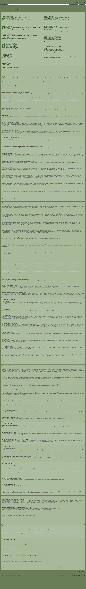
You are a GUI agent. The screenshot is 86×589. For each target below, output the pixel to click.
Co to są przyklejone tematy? (7, 62)
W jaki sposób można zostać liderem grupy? (51, 18)
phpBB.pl (52, 169)
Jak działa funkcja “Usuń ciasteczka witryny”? (9, 23)
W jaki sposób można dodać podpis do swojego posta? (11, 40)
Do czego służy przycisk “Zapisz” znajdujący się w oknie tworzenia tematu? (15, 49)
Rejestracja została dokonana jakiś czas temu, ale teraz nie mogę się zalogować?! (16, 19)
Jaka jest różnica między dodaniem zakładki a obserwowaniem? (55, 42)
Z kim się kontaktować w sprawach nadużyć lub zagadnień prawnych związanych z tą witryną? (60, 56)
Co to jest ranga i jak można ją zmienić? (9, 34)
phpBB (9, 575)
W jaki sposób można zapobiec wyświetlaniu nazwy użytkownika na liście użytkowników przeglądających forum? (21, 27)
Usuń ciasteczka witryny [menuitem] (70, 575)
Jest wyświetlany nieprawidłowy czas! (8, 28)
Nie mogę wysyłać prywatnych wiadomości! (51, 25)
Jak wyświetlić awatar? (6, 33)
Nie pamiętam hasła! (5, 20)
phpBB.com (63, 169)
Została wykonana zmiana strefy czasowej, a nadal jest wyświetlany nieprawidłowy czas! (17, 29)
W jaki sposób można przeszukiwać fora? (51, 35)
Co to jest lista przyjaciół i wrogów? (50, 30)
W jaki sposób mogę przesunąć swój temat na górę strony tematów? (13, 52)
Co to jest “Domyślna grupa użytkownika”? (51, 20)
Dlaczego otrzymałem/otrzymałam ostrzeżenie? (10, 47)
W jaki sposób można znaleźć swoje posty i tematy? (52, 39)
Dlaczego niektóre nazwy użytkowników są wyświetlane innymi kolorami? (56, 19)
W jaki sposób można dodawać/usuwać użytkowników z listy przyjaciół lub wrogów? (58, 31)
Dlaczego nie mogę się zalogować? (8, 18)
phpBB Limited (32, 543)
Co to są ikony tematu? (6, 64)
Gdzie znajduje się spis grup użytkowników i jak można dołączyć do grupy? (56, 17)
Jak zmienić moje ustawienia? (7, 26)
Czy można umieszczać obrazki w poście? (9, 58)
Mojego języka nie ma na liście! (7, 30)
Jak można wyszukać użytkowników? (50, 38)
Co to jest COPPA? (5, 15)
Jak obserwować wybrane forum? (49, 45)
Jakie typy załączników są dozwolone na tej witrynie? (53, 49)
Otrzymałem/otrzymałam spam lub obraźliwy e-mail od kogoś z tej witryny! (56, 27)
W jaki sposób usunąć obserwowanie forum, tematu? (53, 46)
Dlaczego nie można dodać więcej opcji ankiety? (10, 43)
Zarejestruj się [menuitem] (76, 2)
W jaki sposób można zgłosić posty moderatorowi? (10, 48)
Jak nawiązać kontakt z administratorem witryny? (52, 57)
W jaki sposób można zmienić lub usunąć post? (10, 39)
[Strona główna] (43, 4)
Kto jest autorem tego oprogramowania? (51, 53)
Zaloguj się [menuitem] (83, 2)
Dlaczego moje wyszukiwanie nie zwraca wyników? (52, 36)
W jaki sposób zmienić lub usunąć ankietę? (9, 44)
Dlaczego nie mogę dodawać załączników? (9, 46)
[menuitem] (6, 579)
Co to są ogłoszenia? (5, 61)
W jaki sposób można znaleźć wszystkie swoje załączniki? (54, 50)
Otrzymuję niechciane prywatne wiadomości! (51, 26)
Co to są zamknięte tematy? (6, 63)
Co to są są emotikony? (6, 57)
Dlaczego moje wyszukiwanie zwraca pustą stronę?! (53, 37)
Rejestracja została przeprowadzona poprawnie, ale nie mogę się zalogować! (15, 17)
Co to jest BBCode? (5, 55)
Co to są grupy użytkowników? (49, 16)
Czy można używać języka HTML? (8, 56)
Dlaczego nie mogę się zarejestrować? (8, 16)
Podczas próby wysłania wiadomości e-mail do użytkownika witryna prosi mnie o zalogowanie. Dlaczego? (20, 35)
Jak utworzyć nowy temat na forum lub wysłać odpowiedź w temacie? (14, 38)
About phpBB (24, 544)
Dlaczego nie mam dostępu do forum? (8, 45)
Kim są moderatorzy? (47, 15)
